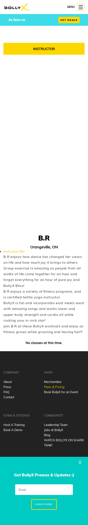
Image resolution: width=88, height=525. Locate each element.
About (7, 382)
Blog (47, 435)
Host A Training (14, 425)
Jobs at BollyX (53, 430)
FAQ (6, 392)
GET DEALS (69, 20)
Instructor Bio (14, 251)
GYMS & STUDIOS (16, 415)
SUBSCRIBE (44, 504)
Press (7, 387)
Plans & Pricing (54, 387)
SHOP (48, 372)
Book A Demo (12, 430)
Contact (8, 397)
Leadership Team (55, 425)
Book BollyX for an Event (61, 392)
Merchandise (53, 382)
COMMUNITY (53, 415)
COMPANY (11, 372)
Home (16, 7)
